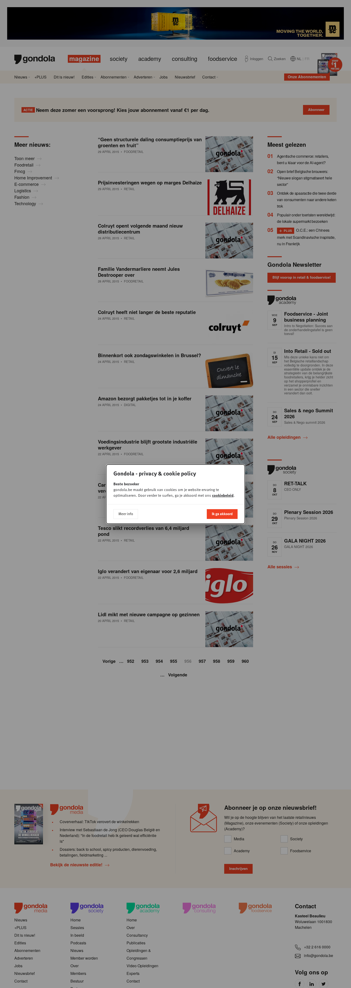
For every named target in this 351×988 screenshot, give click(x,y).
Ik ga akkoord (222, 513)
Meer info (125, 513)
